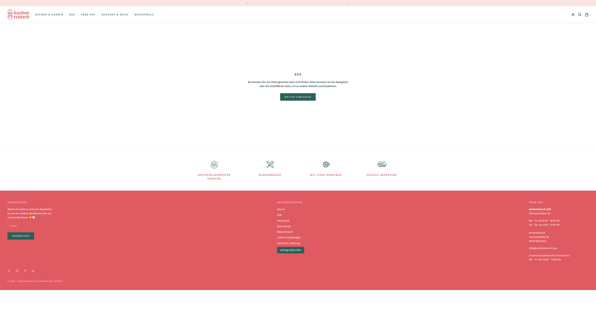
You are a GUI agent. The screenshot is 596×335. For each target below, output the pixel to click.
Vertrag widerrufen (290, 250)
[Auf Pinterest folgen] (25, 270)
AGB (279, 215)
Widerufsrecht (285, 231)
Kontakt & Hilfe (115, 14)
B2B (72, 14)
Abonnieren (21, 235)
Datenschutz (284, 226)
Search (281, 209)
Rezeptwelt (144, 14)
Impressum (283, 220)
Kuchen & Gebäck (49, 14)
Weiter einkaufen (298, 97)
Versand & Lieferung (288, 243)
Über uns (88, 14)
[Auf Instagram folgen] (17, 270)
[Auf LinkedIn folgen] (33, 270)
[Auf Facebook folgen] (9, 270)
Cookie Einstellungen (289, 237)
